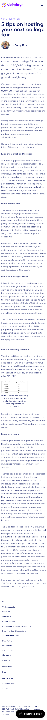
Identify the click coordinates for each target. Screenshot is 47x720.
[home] (11, 4)
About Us (6, 660)
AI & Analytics (7, 650)
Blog (4, 672)
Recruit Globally (8, 622)
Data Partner (7, 641)
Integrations (7, 646)
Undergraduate (8, 607)
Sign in (5, 688)
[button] (42, 5)
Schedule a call (8, 684)
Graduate (6, 612)
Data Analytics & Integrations (14, 631)
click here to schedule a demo (26, 583)
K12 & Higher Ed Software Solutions (16, 626)
